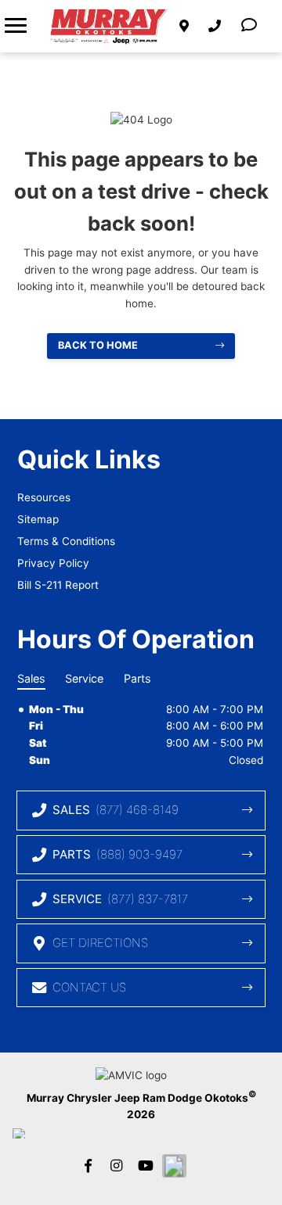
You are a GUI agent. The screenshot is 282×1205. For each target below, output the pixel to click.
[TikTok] (174, 1166)
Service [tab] (84, 678)
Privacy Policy (53, 563)
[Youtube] (145, 1166)
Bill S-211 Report (58, 585)
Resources (43, 497)
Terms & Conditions (66, 541)
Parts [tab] (137, 678)
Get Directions (100, 942)
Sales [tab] (31, 678)
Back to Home (98, 345)
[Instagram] (116, 1166)
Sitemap (38, 519)
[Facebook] (87, 1166)
